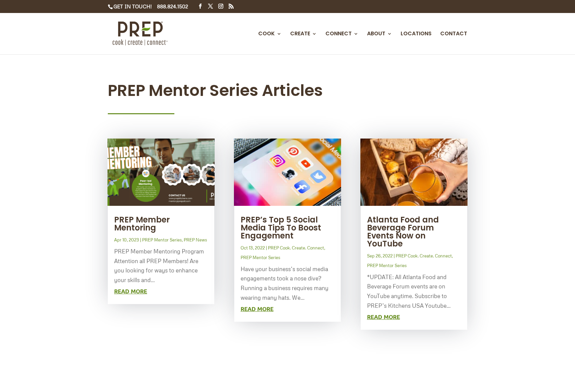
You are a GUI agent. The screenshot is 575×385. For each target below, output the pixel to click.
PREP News (195, 239)
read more (130, 291)
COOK (266, 34)
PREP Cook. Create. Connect (296, 247)
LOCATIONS (416, 34)
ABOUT (376, 34)
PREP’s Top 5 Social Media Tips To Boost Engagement (281, 227)
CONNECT (338, 34)
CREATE (300, 34)
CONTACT (453, 34)
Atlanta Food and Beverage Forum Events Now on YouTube (403, 231)
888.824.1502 (172, 6)
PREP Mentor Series (162, 239)
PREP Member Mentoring (142, 223)
